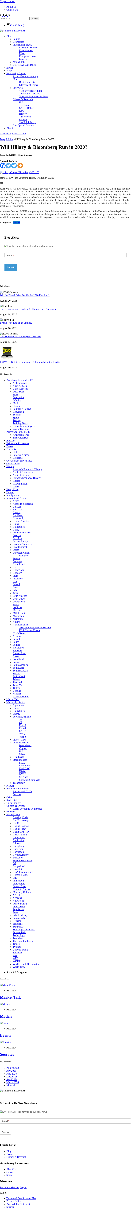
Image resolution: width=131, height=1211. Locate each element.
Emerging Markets (28, 47)
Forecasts (11, 449)
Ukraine (17, 690)
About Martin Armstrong (25, 76)
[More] (20, 165)
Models (16, 79)
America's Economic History (27, 469)
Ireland (16, 584)
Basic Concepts (27, 82)
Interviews (18, 87)
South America (20, 665)
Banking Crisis (20, 817)
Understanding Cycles (24, 426)
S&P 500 (23, 777)
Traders (16, 944)
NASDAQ (24, 768)
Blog (8, 36)
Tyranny (17, 946)
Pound (22, 728)
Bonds (16, 708)
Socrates (17, 794)
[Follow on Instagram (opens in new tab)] (9, 15)
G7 (14, 863)
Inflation (17, 400)
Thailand (17, 682)
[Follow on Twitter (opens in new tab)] (6, 15)
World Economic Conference (27, 808)
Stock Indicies (20, 759)
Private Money (20, 915)
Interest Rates (19, 739)
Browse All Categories (24, 64)
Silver (22, 754)
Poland (16, 639)
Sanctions (18, 923)
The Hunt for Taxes (23, 941)
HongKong (18, 570)
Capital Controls (21, 826)
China (16, 524)
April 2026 (11, 1079)
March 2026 (12, 1082)
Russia (16, 656)
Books (9, 446)
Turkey (16, 688)
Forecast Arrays (21, 455)
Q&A (9, 797)
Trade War (18, 685)
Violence (17, 952)
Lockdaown (19, 601)
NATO (16, 895)
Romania (17, 650)
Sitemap (10, 1207)
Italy (15, 590)
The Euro (24, 105)
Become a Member (9, 1187)
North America (20, 624)
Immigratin (18, 880)
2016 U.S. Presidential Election (35, 627)
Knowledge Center (16, 73)
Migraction (18, 616)
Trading (17, 420)
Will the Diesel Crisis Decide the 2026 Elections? (25, 295)
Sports (16, 417)
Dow (21, 110)
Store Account (19, 133)
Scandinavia (19, 659)
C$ (20, 722)
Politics (16, 39)
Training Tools (20, 423)
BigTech (17, 506)
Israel (15, 587)
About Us (11, 6)
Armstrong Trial (21, 434)
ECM (15, 394)
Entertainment (26, 50)
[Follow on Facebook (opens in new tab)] (4, 15)
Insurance (18, 578)
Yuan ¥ (22, 736)
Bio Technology (21, 820)
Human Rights (20, 874)
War (15, 955)
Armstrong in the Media (18, 432)
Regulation (18, 411)
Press (15, 912)
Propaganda (19, 918)
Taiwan (16, 679)
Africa (16, 501)
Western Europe (21, 696)
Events (9, 67)
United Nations (20, 949)
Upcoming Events (15, 805)
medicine (17, 607)
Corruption (18, 851)
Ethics (22, 53)
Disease (17, 535)
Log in (23, 1187)
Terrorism (18, 938)
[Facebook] (3, 165)
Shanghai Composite (29, 780)
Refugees (24, 555)
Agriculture (18, 705)
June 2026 (11, 1073)
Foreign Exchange (22, 716)
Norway (17, 636)
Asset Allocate (20, 385)
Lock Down (19, 598)
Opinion (17, 406)
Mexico (16, 610)
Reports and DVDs (22, 791)
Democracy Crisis (22, 532)
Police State (19, 906)
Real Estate (18, 757)
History (23, 113)
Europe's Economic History (27, 478)
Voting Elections (21, 429)
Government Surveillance (19, 460)
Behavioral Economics (17, 443)
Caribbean (18, 515)
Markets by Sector (15, 702)
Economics (18, 41)
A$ (20, 719)
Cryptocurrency (21, 854)
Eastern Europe (20, 541)
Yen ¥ (22, 734)
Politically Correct (22, 409)
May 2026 (11, 1076)
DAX (22, 762)
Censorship (18, 518)
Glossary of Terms (28, 85)
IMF (15, 877)
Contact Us (12, 9)
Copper (23, 748)
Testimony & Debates (30, 93)
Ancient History (21, 475)
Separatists (18, 926)
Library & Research (23, 99)
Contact (10, 1172)
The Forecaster (20, 437)
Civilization (18, 840)
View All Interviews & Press (33, 96)
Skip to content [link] (7, 1)
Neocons (17, 898)
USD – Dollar (26, 108)
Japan (16, 593)
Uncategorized (13, 803)
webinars (10, 811)
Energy (16, 713)
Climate (17, 843)
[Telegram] (14, 165)
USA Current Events (29, 630)
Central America (21, 521)
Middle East (19, 613)
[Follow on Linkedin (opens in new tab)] (1, 15)
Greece (16, 567)
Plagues (10, 785)
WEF (15, 958)
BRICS (16, 823)
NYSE (22, 774)
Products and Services (17, 788)
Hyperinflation (20, 483)
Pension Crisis (20, 903)
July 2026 (11, 1070)
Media (16, 604)
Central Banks (20, 834)
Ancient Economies (23, 472)
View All (10, 1085)
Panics (16, 486)
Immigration (12, 495)
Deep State (18, 391)
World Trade (19, 967)
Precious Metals (21, 742)
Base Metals (25, 745)
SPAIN (16, 673)
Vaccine (17, 693)
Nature (16, 621)
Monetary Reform (22, 892)
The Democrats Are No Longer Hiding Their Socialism (28, 309)
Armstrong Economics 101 (20, 380)
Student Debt (19, 932)
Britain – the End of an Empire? (16, 322)
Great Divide (12, 463)
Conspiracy (18, 846)
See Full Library (27, 122)
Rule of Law (19, 653)
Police (16, 641)
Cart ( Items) (17, 25)
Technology (19, 782)
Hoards (16, 480)
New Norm (18, 900)
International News (22, 44)
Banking (10, 440)
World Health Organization (26, 964)
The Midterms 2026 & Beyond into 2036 (20, 336)
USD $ (22, 731)
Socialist (17, 414)
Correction (18, 849)
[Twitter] (8, 165)
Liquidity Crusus (21, 889)
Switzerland (19, 676)
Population (18, 909)
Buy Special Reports (23, 125)
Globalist (17, 869)
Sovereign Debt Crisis (24, 929)
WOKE (17, 961)
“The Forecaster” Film (30, 90)
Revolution (18, 647)
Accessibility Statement (18, 1204)
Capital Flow (19, 828)
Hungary (17, 572)
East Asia (17, 538)
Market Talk (19, 62)
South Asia (18, 667)
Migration (18, 618)
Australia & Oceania (23, 503)
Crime (16, 529)
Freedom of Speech (22, 860)
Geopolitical (19, 866)
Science (17, 662)
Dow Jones (25, 765)
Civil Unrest (19, 837)
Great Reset (19, 564)
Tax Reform (25, 116)
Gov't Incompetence (23, 872)
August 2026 (12, 1068)
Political (23, 119)
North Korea (19, 633)
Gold (21, 102)
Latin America (20, 595)
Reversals (18, 457)
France (16, 558)
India (15, 575)
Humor (10, 492)
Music (16, 403)
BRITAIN (18, 509)
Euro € (22, 725)
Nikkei (22, 771)
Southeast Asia (20, 670)
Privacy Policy (13, 1201)
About (9, 128)
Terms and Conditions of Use (21, 1198)
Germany (24, 59)
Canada (16, 512)
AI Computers (20, 383)
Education (18, 857)
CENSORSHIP (21, 831)
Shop (9, 70)
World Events (13, 814)
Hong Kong (12, 489)
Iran (15, 581)
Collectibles (19, 526)
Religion (17, 921)
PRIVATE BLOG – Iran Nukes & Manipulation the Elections (31, 362)
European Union (27, 56)
